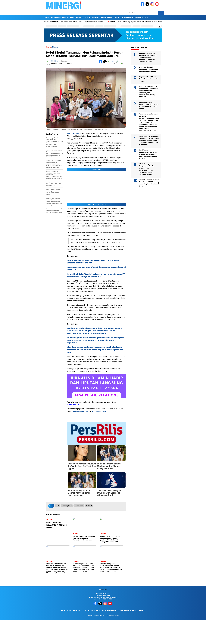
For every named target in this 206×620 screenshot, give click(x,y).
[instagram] (152, 5)
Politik (88, 18)
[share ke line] (118, 63)
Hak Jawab (124, 611)
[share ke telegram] (114, 63)
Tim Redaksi (88, 611)
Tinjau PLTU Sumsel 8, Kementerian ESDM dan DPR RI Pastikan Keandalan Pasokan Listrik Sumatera (148, 57)
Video (147, 18)
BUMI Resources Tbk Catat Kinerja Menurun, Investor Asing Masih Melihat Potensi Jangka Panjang (148, 154)
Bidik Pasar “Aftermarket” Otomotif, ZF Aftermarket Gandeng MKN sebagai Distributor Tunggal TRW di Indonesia (149, 140)
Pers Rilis (139, 18)
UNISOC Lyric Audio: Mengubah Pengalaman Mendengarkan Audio (148, 69)
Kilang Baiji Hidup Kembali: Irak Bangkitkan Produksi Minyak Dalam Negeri (148, 105)
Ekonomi (55, 47)
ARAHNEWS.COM (80, 411)
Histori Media (74, 611)
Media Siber (111, 611)
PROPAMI (89, 506)
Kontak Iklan (137, 611)
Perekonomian (68, 18)
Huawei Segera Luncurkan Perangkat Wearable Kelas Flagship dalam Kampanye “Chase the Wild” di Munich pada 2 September (95, 340)
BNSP (57, 506)
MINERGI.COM (73, 133)
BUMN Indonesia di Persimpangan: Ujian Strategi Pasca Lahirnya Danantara (121, 22)
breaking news (67, 506)
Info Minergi (56, 18)
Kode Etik (100, 611)
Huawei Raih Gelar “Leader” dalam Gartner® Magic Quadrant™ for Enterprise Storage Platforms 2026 (96, 275)
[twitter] (147, 5)
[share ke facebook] (101, 63)
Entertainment (107, 18)
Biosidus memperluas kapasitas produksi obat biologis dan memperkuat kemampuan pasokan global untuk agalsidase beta (95, 350)
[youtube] (157, 5)
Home (47, 18)
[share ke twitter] (105, 63)
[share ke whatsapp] (110, 63)
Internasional (128, 18)
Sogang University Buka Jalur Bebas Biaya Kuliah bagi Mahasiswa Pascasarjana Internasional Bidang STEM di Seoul (148, 91)
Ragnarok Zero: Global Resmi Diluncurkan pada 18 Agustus (148, 79)
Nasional (79, 18)
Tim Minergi (55, 61)
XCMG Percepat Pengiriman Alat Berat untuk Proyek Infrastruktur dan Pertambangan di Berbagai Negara (147, 169)
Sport (117, 18)
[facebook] (143, 5)
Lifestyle (96, 18)
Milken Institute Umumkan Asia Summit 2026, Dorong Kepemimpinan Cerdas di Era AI (149, 183)
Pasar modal (79, 506)
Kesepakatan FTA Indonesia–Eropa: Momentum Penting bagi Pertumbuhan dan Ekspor (57, 22)
